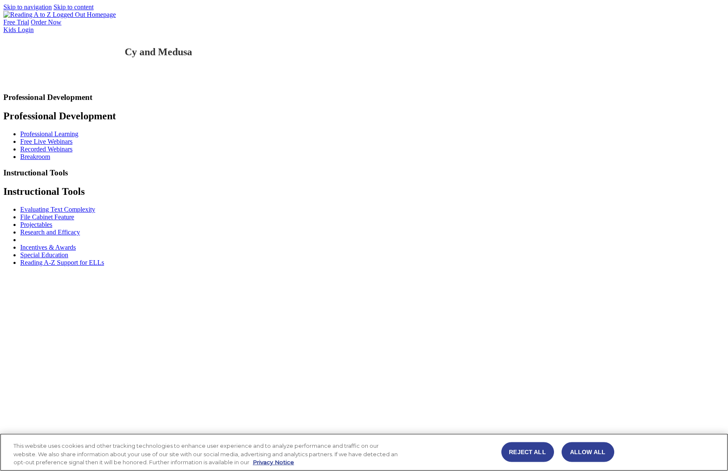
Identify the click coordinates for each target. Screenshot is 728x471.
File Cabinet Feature (47, 217)
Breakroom (35, 156)
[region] (364, 452)
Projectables (36, 224)
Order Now (46, 22)
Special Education (44, 254)
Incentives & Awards (48, 247)
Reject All (527, 451)
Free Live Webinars (46, 141)
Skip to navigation (27, 7)
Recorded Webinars (46, 149)
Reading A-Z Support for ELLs (62, 262)
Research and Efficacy (50, 232)
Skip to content (74, 7)
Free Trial (16, 22)
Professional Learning (49, 133)
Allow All (587, 451)
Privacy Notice (273, 462)
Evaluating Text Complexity (57, 209)
